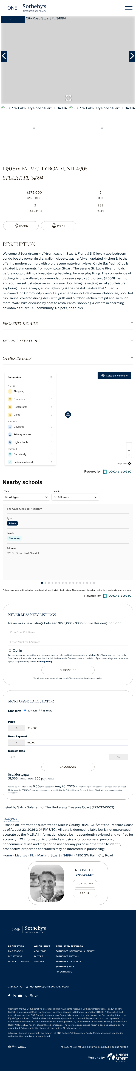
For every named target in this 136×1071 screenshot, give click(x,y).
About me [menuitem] (40, 951)
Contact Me (85, 883)
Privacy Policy (44, 661)
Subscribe (68, 670)
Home (7, 855)
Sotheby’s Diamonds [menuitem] (68, 961)
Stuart (55, 855)
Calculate (68, 766)
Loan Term (14, 710)
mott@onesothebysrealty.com (49, 987)
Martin (42, 855)
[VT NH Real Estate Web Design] (117, 1057)
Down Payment (17, 736)
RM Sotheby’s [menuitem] (64, 972)
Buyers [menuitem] (38, 956)
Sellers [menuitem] (39, 961)
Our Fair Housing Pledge (114, 1047)
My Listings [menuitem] (15, 956)
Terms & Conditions (89, 1047)
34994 (68, 855)
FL (32, 855)
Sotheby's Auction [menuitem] (67, 956)
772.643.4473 (85, 875)
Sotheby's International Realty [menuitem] (75, 951)
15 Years (47, 710)
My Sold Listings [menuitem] (18, 961)
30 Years (32, 710)
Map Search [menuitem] (15, 951)
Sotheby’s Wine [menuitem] (65, 966)
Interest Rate (16, 750)
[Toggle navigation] (128, 8)
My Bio (85, 893)
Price (11, 721)
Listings (21, 855)
